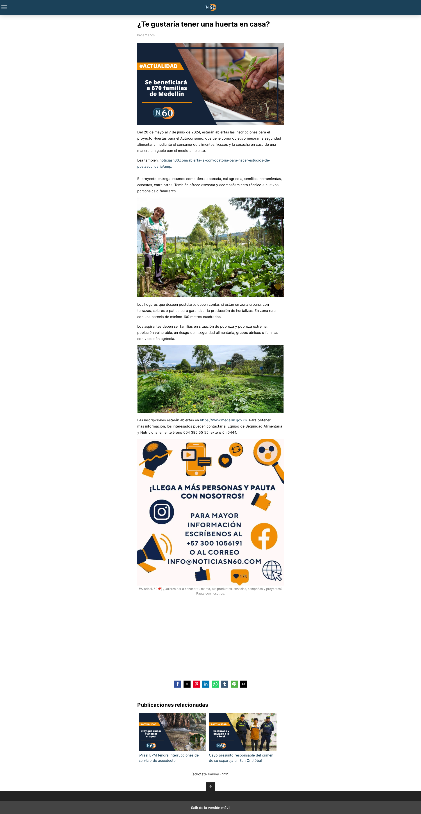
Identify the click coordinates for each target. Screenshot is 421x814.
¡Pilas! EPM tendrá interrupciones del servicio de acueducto (169, 758)
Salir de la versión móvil (210, 807)
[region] (210, 638)
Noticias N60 (210, 7)
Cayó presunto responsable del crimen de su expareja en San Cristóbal (241, 758)
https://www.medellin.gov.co (223, 420)
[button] (177, 684)
